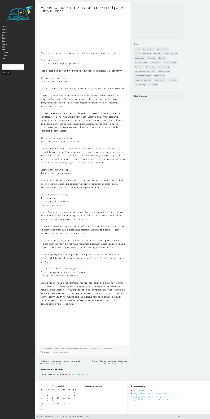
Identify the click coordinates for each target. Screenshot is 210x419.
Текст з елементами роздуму (145, 71)
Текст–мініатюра (164, 71)
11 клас (5, 55)
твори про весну (159, 80)
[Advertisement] (83, 32)
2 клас (4, 29)
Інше (4, 58)
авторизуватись (85, 374)
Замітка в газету (162, 49)
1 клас (4, 26)
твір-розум (153, 85)
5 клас (4, 38)
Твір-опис (161, 58)
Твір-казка (151, 58)
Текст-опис (139, 67)
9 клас (4, 50)
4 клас (4, 35)
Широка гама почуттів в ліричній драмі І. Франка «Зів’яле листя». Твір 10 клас (60, 362)
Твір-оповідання (141, 62)
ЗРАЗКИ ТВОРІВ (148, 49)
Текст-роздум (150, 67)
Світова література (170, 54)
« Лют (41, 409)
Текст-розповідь (164, 67)
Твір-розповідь (155, 62)
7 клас (4, 44)
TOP (181, 416)
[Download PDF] (83, 32)
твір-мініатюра (140, 85)
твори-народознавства (143, 80)
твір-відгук (172, 80)
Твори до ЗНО (139, 58)
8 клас (4, 47)
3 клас (4, 32)
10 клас (5, 52)
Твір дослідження (169, 62)
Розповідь (157, 54)
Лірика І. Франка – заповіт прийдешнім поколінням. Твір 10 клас (109, 362)
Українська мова (159, 76)
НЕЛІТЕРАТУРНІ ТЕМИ (143, 54)
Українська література (143, 76)
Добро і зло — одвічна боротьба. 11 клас (150, 393)
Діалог (137, 49)
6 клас (4, 41)
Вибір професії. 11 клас (143, 390)
